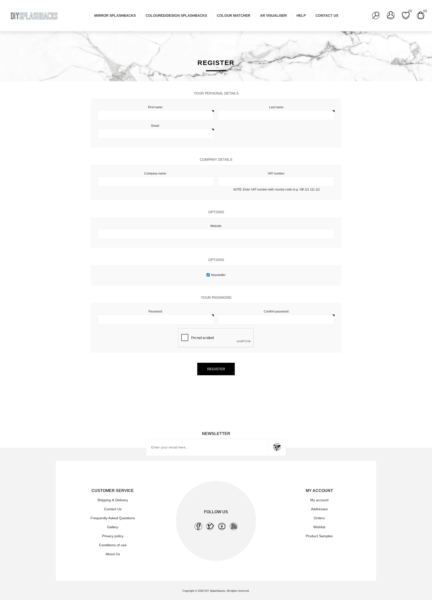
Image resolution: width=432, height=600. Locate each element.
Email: (155, 126)
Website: (216, 226)
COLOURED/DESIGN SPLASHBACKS (176, 16)
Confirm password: (276, 311)
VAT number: (276, 173)
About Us (113, 554)
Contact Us (113, 509)
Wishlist (319, 527)
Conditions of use (112, 545)
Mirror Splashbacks (115, 16)
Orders (319, 518)
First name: (155, 107)
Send (277, 447)
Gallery (112, 527)
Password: (155, 311)
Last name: (276, 107)
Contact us (327, 16)
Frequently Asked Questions (112, 518)
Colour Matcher (233, 16)
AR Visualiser (273, 16)
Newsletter (218, 275)
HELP (301, 16)
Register (216, 369)
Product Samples (319, 536)
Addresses (319, 509)
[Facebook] (198, 526)
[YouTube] (222, 526)
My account (319, 500)
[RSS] (233, 526)
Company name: (155, 173)
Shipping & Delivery (112, 500)
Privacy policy (113, 536)
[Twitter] (210, 526)
